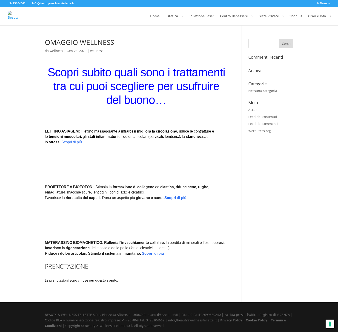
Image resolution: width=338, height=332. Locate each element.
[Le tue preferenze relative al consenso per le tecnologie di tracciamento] (330, 324)
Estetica (172, 16)
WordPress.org (259, 131)
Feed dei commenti (263, 123)
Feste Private (268, 16)
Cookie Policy (257, 320)
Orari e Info (317, 16)
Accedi (253, 109)
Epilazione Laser (201, 16)
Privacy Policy (231, 320)
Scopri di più (71, 142)
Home (155, 16)
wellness (56, 51)
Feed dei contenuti (262, 117)
